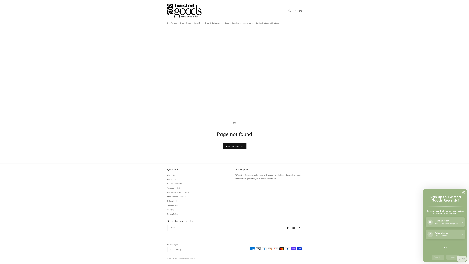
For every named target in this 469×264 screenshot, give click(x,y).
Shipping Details (173, 205)
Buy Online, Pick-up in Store (178, 192)
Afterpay (170, 209)
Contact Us (171, 179)
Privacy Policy (172, 214)
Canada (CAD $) (175, 250)
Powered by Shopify (188, 258)
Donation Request (174, 184)
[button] (198, 23)
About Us (171, 175)
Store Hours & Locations (177, 197)
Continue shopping (234, 146)
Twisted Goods (177, 258)
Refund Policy (172, 201)
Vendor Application (175, 188)
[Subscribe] (208, 228)
